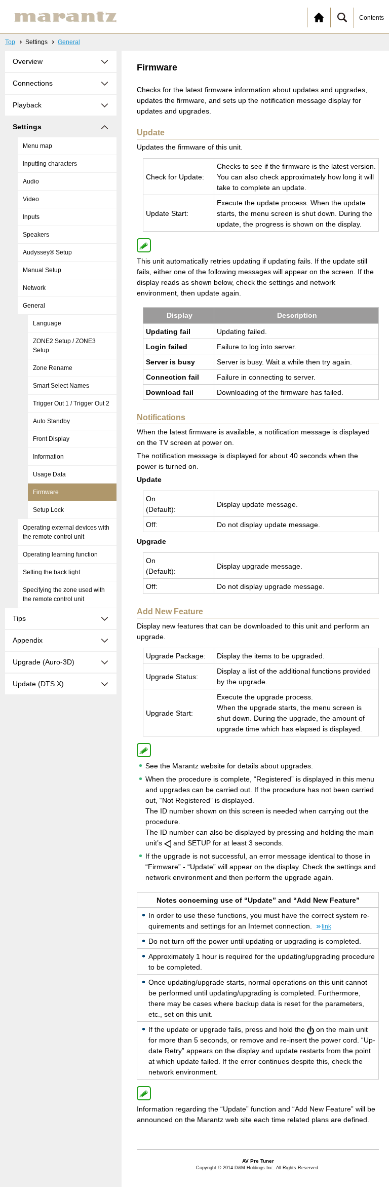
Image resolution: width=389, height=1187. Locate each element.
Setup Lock (48, 509)
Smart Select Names (61, 385)
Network (34, 287)
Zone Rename (52, 368)
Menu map (37, 146)
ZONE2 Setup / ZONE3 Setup (64, 346)
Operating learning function (60, 554)
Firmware (46, 492)
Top (10, 42)
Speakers (36, 234)
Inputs (31, 216)
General (69, 42)
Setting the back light (51, 572)
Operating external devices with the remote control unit (66, 532)
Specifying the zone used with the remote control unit (64, 594)
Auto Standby (51, 421)
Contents (371, 17)
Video (31, 199)
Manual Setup (42, 270)
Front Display (51, 438)
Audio (31, 181)
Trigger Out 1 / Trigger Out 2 (71, 403)
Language (47, 323)
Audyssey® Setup (47, 252)
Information (48, 456)
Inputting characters (50, 163)
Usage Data (49, 474)
